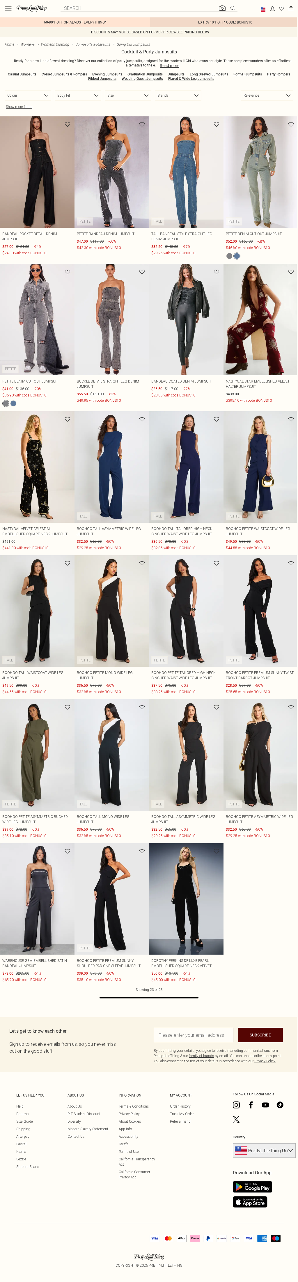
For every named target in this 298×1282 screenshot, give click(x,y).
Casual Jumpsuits (22, 74)
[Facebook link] (250, 1104)
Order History (180, 1106)
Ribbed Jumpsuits (102, 79)
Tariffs (123, 1144)
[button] (263, 9)
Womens (27, 44)
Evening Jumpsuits (107, 74)
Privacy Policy (129, 1114)
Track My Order (182, 1114)
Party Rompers (278, 74)
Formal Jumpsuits (247, 74)
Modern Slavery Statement (88, 1129)
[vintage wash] (237, 256)
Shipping (23, 1129)
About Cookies (130, 1121)
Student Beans (27, 1166)
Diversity (74, 1121)
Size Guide (24, 1121)
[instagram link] (236, 1104)
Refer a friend (180, 1121)
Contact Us (76, 1136)
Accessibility (128, 1136)
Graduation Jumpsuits (145, 74)
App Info (125, 1129)
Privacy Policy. (265, 1061)
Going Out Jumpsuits (133, 44)
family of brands (201, 1056)
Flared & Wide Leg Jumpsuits (191, 79)
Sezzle (21, 1159)
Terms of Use (129, 1151)
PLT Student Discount (84, 1114)
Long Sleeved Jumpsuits (209, 74)
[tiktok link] (279, 1104)
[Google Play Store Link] (252, 1187)
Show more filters (19, 106)
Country (239, 1137)
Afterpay (22, 1136)
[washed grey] (229, 256)
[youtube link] (265, 1104)
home (9, 44)
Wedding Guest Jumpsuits (142, 79)
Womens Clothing (55, 44)
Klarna (21, 1151)
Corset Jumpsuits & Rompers (64, 74)
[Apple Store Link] (252, 1202)
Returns (22, 1114)
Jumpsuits (176, 74)
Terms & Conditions (134, 1106)
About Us (75, 1106)
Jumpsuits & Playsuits (92, 44)
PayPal (21, 1144)
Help (20, 1106)
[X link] (236, 1119)
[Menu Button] (8, 8)
